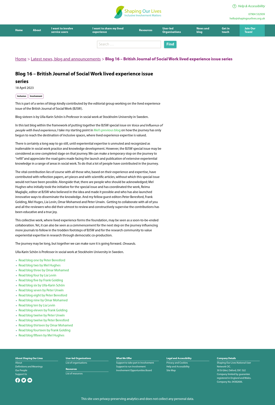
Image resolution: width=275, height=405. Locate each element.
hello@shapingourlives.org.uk (247, 18)
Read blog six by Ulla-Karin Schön (42, 285)
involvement (36, 96)
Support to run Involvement (131, 366)
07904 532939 (256, 14)
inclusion (21, 96)
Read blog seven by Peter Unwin (41, 290)
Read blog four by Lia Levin (37, 275)
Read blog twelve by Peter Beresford (44, 320)
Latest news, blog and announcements (66, 59)
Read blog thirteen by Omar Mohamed (46, 325)
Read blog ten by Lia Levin (37, 305)
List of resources (74, 373)
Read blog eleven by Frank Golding (43, 310)
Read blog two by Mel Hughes (39, 265)
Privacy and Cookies (177, 363)
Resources (145, 30)
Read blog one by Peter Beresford (42, 260)
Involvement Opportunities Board (134, 370)
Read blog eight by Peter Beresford (43, 295)
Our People (21, 370)
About (37, 30)
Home (19, 30)
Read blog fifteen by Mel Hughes (41, 335)
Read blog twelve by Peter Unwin (42, 315)
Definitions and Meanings (29, 366)
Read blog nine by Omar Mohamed (43, 300)
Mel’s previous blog (107, 130)
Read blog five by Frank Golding (41, 280)
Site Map (171, 370)
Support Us (21, 374)
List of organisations (76, 363)
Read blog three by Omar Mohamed (44, 270)
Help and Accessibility (178, 366)
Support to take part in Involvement (135, 363)
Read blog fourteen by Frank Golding (45, 330)
